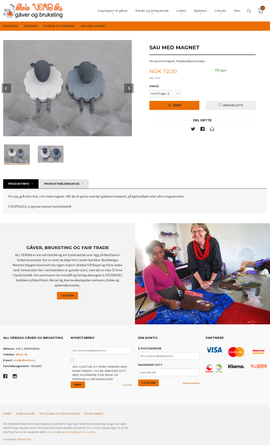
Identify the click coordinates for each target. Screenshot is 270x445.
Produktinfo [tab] (18, 183)
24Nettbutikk (24, 439)
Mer (237, 11)
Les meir (67, 295)
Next (129, 88)
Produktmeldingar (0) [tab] (62, 183)
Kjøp (177, 105)
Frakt (7, 413)
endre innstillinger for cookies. (79, 432)
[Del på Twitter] (193, 130)
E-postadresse (149, 348)
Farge (154, 86)
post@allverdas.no (24, 360)
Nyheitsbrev (93, 413)
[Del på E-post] (212, 130)
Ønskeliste (232, 105)
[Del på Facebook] (202, 130)
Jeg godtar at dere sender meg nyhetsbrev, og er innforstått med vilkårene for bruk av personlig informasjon (99, 373)
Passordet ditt (150, 364)
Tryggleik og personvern (59, 413)
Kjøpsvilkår (25, 413)
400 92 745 (21, 354)
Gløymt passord (190, 383)
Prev (6, 88)
